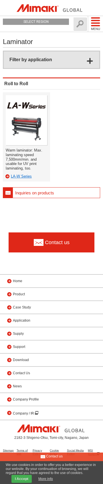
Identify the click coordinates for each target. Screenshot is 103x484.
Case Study (22, 307)
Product (19, 294)
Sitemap (8, 450)
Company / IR (24, 413)
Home (17, 281)
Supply (18, 334)
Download (21, 360)
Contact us (54, 456)
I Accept (21, 479)
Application (21, 320)
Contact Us (21, 373)
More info (45, 479)
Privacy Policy (37, 452)
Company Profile (26, 399)
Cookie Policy (54, 452)
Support (19, 347)
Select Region (36, 22)
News (17, 386)
